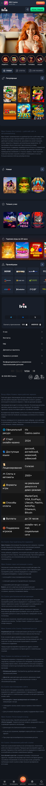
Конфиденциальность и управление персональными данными (17, 363)
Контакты (6, 338)
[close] (2, 3)
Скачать (40, 3)
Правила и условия (10, 356)
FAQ (4, 344)
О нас (5, 332)
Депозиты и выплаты (11, 350)
